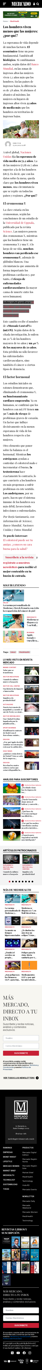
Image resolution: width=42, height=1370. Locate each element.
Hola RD (26, 1185)
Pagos (22, 1345)
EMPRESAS (8, 1152)
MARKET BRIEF (9, 1171)
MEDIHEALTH (8, 1175)
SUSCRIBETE (21, 1053)
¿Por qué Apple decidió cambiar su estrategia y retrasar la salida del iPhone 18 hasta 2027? (13, 745)
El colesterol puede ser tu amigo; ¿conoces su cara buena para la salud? (18, 544)
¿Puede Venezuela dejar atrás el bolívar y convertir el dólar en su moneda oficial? (29, 804)
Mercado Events (29, 1189)
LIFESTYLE (7, 1161)
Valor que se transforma (8, 671)
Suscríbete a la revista (19, 557)
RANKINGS (7, 1148)
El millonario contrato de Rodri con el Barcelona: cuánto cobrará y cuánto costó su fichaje (12, 735)
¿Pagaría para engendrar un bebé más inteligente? (29, 837)
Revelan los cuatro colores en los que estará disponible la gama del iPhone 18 (11, 769)
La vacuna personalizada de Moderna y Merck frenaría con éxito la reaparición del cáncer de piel (21, 608)
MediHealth (14, 21)
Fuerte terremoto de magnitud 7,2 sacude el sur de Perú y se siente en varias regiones (13, 710)
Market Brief (27, 1172)
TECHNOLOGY (9, 1180)
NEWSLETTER (28, 1196)
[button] (9, 881)
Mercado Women (30, 1212)
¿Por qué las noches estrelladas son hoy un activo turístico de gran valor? (30, 826)
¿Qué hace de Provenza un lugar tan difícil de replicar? (29, 815)
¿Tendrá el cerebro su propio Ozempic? (10, 956)
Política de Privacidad (12, 1339)
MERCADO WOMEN (11, 1166)
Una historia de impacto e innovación (13, 690)
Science (7, 231)
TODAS (6, 1189)
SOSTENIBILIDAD (10, 1184)
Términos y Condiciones (20, 1336)
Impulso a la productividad (9, 699)
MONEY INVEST (9, 1157)
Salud (13, 652)
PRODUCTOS (27, 1148)
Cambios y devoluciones (22, 1348)
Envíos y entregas (31, 1345)
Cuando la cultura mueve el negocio (10, 680)
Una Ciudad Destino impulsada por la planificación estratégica (11, 722)
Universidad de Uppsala (20, 222)
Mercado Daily (28, 1201)
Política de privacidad (11, 1345)
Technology (27, 1181)
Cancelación (8, 1348)
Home (5, 21)
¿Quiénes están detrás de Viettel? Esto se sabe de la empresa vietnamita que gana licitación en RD (13, 758)
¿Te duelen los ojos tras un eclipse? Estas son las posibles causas (28, 935)
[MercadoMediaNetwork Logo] (21, 1109)
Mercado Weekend (26, 1206)
